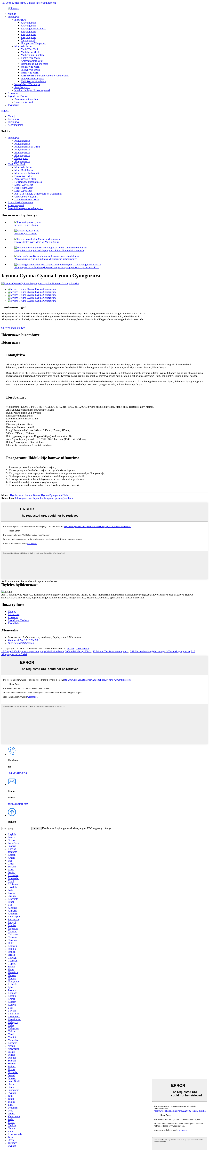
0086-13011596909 (18, 773)
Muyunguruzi (28, 40)
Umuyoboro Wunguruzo (33, 43)
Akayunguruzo (28, 22)
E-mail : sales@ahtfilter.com (41, 2)
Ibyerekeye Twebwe (18, 96)
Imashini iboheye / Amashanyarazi (32, 90)
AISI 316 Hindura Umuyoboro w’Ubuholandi (45, 75)
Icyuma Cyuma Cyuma (26, 225)
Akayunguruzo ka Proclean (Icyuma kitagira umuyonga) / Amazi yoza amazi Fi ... (56, 267)
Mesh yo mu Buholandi (33, 55)
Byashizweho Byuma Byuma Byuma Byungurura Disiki (39, 495)
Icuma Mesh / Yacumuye (27, 84)
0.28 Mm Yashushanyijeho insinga (147, 651)
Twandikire (14, 105)
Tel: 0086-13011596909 (13, 2)
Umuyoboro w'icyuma (32, 78)
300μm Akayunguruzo (178, 651)
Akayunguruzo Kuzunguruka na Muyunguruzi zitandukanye (45, 259)
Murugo (12, 13)
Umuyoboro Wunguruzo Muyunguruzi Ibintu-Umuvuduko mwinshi (49, 250)
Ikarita (70, 648)
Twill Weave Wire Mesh (33, 81)
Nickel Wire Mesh (30, 69)
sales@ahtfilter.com (18, 803)
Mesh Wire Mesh (23, 46)
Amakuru (13, 93)
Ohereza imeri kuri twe (13, 327)
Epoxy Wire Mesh (30, 58)
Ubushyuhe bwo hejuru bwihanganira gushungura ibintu (44, 498)
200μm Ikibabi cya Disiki (78, 651)
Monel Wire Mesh (30, 66)
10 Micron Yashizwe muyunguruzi (110, 651)
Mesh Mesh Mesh (30, 52)
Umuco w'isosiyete (24, 102)
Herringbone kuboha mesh (34, 63)
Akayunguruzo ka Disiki (33, 28)
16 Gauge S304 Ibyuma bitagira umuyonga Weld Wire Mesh (32, 651)
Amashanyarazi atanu (32, 60)
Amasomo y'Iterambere (26, 99)
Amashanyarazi (22, 87)
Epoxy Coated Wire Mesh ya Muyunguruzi (36, 242)
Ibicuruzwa (13, 16)
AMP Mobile (82, 648)
